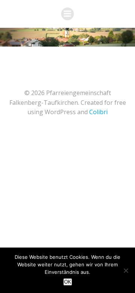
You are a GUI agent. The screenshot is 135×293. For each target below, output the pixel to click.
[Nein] (125, 270)
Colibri (98, 112)
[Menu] (67, 14)
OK (67, 282)
